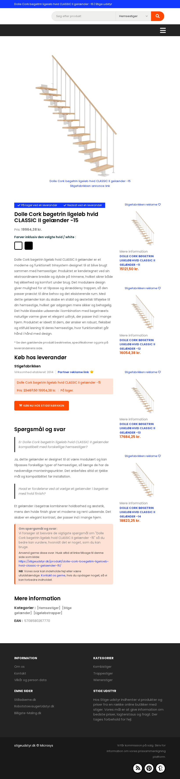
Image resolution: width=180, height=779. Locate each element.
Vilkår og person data (30, 680)
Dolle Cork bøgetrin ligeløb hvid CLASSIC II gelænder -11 (137, 260)
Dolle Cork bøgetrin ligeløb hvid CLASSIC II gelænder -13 (137, 428)
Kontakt (20, 673)
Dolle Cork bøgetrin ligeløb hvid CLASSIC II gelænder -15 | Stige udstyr (63, 4)
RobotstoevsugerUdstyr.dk (34, 706)
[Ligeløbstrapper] (48, 613)
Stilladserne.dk (25, 700)
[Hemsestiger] (48, 608)
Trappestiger (103, 673)
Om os (19, 666)
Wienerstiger (103, 680)
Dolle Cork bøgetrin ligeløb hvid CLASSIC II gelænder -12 (137, 344)
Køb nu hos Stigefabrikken (43, 405)
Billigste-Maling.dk (27, 713)
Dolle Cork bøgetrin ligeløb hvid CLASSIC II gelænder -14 (137, 512)
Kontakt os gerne (53, 575)
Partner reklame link (73, 372)
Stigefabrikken (27, 366)
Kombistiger (102, 666)
